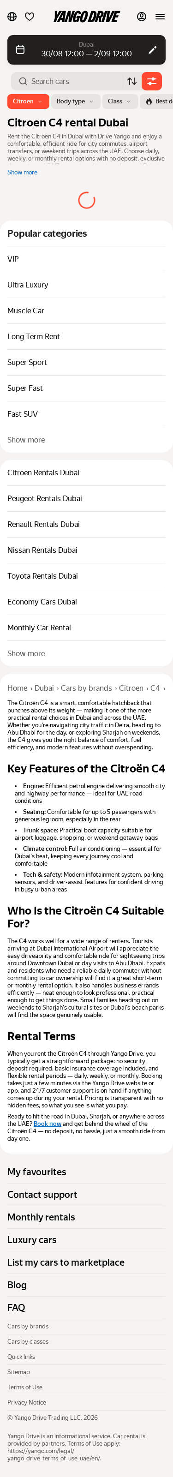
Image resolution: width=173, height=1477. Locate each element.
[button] (12, 16)
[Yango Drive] (86, 16)
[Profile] (141, 16)
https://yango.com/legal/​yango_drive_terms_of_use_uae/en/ (53, 1454)
